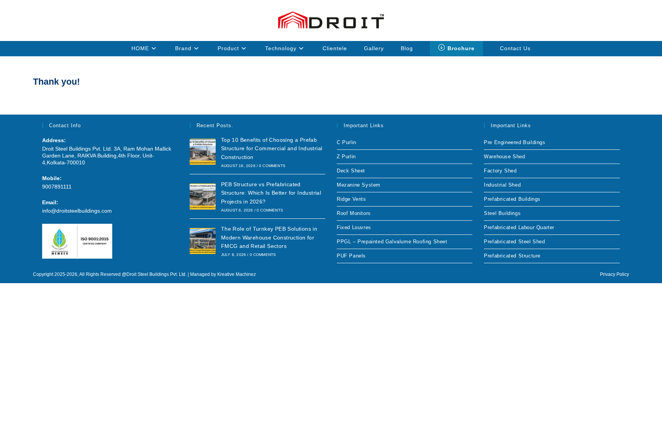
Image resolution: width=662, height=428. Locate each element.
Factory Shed (500, 171)
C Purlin (346, 142)
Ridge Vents (351, 199)
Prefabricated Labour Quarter (519, 227)
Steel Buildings (502, 213)
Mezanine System (358, 185)
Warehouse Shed (504, 156)
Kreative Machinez (236, 274)
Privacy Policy (614, 274)
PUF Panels (351, 256)
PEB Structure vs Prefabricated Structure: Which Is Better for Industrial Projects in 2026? (271, 193)
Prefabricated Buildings (512, 199)
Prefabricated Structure (512, 256)
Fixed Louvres (354, 227)
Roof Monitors (354, 213)
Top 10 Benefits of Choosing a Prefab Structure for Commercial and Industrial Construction (272, 148)
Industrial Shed (502, 185)
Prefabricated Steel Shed (514, 241)
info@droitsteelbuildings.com (77, 211)
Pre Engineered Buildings (514, 142)
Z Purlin (346, 156)
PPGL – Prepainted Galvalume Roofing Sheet (392, 241)
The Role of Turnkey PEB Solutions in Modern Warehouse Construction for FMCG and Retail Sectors (269, 237)
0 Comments (272, 166)
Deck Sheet (351, 171)
